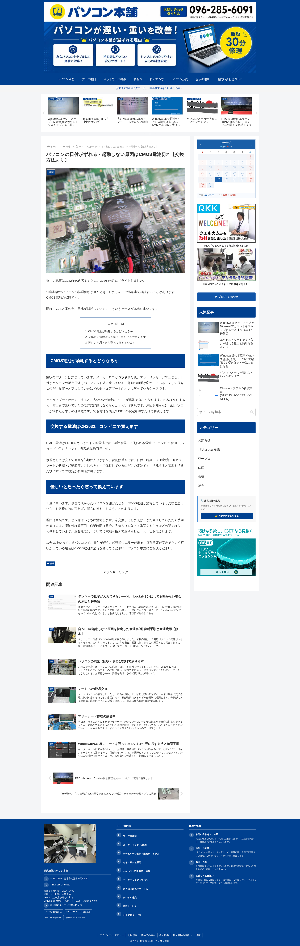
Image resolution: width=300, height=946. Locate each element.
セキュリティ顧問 (132, 862)
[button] (252, 412)
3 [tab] (155, 134)
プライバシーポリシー (112, 935)
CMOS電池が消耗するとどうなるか (110, 331)
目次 (110, 323)
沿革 (198, 935)
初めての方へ (148, 935)
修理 (52, 563)
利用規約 (132, 935)
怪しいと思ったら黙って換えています (111, 342)
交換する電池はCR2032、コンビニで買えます (117, 336)
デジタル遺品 (130, 897)
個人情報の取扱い (182, 935)
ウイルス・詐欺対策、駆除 (136, 871)
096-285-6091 (63, 884)
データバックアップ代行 (135, 880)
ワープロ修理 (130, 836)
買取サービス (130, 906)
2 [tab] (150, 134)
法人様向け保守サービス (135, 889)
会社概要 (164, 935)
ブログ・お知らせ (228, 296)
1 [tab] (145, 134)
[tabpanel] (63, 112)
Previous (43, 113)
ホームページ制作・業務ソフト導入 (141, 853)
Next (256, 113)
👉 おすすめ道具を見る (227, 516)
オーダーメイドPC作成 (135, 845)
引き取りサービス (132, 915)
